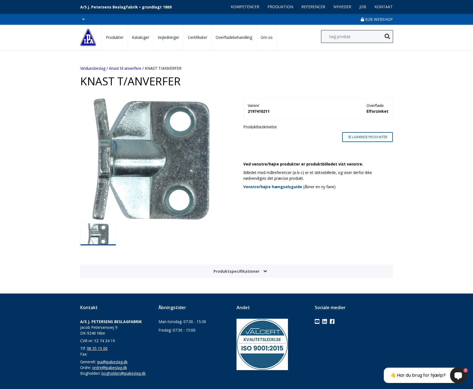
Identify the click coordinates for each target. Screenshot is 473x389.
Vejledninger (168, 37)
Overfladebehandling (234, 37)
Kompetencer (245, 6)
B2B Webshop (378, 19)
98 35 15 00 (97, 348)
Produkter (114, 37)
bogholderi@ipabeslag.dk (124, 373)
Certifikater (197, 37)
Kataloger (140, 37)
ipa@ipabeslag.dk (112, 361)
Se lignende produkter (367, 137)
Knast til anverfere (125, 68)
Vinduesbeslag (92, 68)
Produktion (280, 6)
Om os (267, 37)
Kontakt (383, 6)
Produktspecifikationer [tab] (236, 271)
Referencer (313, 6)
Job (362, 6)
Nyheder (342, 6)
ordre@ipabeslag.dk (109, 367)
